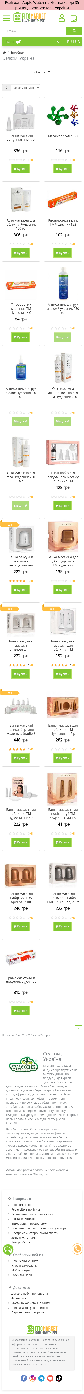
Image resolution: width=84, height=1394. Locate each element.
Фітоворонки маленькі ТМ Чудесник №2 (21, 308)
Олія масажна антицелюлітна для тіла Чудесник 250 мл (63, 395)
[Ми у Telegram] (41, 1378)
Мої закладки (20, 1270)
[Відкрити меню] (6, 18)
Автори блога (20, 1242)
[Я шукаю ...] (74, 31)
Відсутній (62, 337)
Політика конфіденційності (30, 1308)
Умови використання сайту (30, 1303)
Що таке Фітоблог (23, 1219)
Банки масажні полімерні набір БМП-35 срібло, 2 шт (63, 898)
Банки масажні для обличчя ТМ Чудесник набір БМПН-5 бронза (63, 731)
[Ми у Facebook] (24, 1378)
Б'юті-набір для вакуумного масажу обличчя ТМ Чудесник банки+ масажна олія (63, 481)
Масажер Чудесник (63, 136)
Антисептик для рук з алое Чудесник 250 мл (63, 308)
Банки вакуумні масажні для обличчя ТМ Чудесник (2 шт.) (63, 647)
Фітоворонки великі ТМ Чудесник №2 (63, 222)
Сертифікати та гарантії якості (32, 1214)
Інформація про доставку (29, 1223)
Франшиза (18, 1298)
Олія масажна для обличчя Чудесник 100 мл (21, 224)
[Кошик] (73, 19)
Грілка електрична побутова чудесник (21, 980)
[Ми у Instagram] (32, 1378)
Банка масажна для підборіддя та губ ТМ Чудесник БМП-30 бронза (63, 563)
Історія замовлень (24, 1266)
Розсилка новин (22, 1275)
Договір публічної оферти (29, 1294)
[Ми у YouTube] (50, 1378)
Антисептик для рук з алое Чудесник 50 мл (21, 393)
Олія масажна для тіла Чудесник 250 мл (21, 477)
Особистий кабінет (24, 1261)
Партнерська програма (27, 1312)
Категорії (13, 41)
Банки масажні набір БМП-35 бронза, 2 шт (21, 898)
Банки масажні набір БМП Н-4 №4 (21, 138)
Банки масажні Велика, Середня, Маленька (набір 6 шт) (21, 731)
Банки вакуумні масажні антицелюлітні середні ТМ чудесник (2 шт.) (21, 649)
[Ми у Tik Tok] (59, 1378)
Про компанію (21, 1205)
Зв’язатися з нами (24, 1238)
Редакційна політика (25, 1209)
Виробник (17, 52)
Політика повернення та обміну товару (38, 1228)
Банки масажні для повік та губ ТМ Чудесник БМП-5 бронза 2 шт (63, 816)
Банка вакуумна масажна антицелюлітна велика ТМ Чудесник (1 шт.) (21, 565)
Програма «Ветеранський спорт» (34, 1233)
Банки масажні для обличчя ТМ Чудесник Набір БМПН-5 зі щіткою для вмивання (21, 818)
